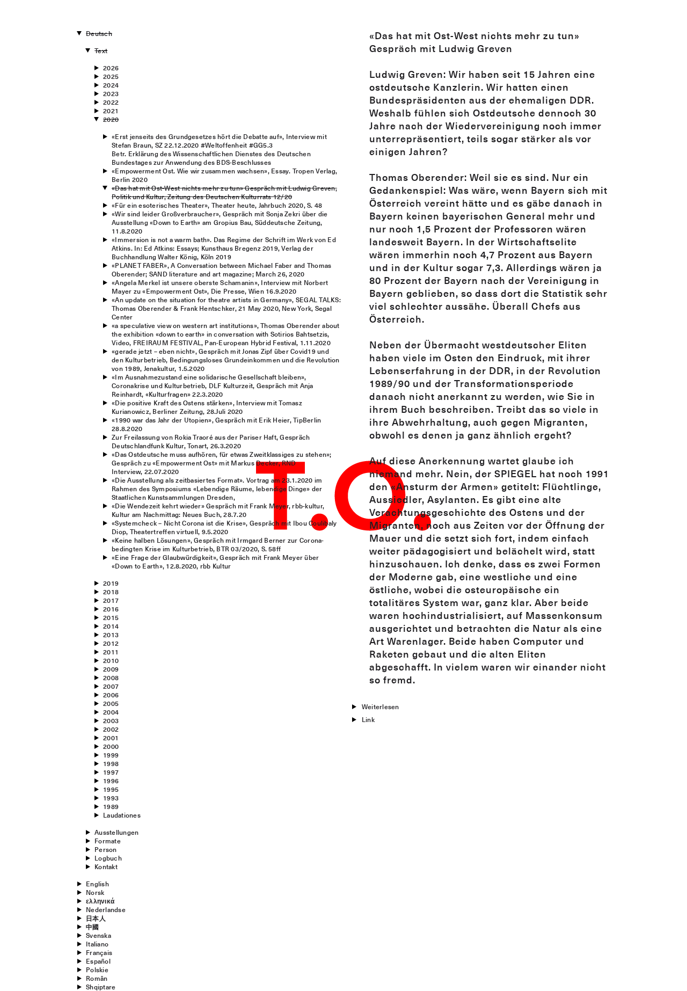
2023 (111, 93)
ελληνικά (100, 901)
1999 (111, 754)
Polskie (97, 969)
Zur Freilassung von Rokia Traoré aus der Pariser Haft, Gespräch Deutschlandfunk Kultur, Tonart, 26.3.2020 (211, 441)
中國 (92, 926)
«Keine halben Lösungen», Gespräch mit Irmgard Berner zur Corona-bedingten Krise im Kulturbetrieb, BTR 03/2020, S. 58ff (218, 544)
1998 (111, 763)
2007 (111, 686)
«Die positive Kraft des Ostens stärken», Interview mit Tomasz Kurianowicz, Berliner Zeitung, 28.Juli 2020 (207, 407)
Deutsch (99, 33)
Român (96, 978)
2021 (111, 110)
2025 (111, 76)
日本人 (96, 918)
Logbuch (108, 858)
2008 (111, 677)
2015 (111, 617)
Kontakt (106, 866)
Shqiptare (100, 986)
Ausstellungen (116, 832)
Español (98, 961)
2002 (111, 729)
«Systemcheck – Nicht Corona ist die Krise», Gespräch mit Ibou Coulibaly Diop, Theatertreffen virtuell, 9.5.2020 (224, 527)
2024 (111, 85)
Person (105, 849)
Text (100, 50)
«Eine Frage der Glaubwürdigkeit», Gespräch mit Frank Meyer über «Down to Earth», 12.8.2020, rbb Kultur (215, 561)
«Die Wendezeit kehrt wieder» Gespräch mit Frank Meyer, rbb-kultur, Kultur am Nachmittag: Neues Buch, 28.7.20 (218, 510)
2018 (111, 591)
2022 (111, 102)
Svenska (98, 935)
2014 (111, 626)
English (97, 883)
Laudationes (122, 815)
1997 (111, 772)
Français (99, 952)
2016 (111, 608)
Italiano (97, 943)
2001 (111, 737)
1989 (111, 806)
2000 (111, 746)
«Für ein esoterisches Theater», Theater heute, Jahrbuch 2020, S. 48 (217, 205)
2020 (111, 119)
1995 (111, 789)
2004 (111, 712)
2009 (111, 669)
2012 (111, 643)
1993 (111, 797)
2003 (111, 720)
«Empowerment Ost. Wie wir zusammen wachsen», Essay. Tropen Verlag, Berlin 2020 (224, 175)
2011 (111, 651)
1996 (111, 780)
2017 (111, 600)
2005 (111, 703)
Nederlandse (106, 909)
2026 (111, 67)
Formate (107, 840)
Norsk (95, 892)
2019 (111, 583)
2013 (111, 634)
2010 (111, 660)
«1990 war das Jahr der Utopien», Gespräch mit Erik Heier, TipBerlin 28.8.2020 (216, 424)
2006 (111, 694)
